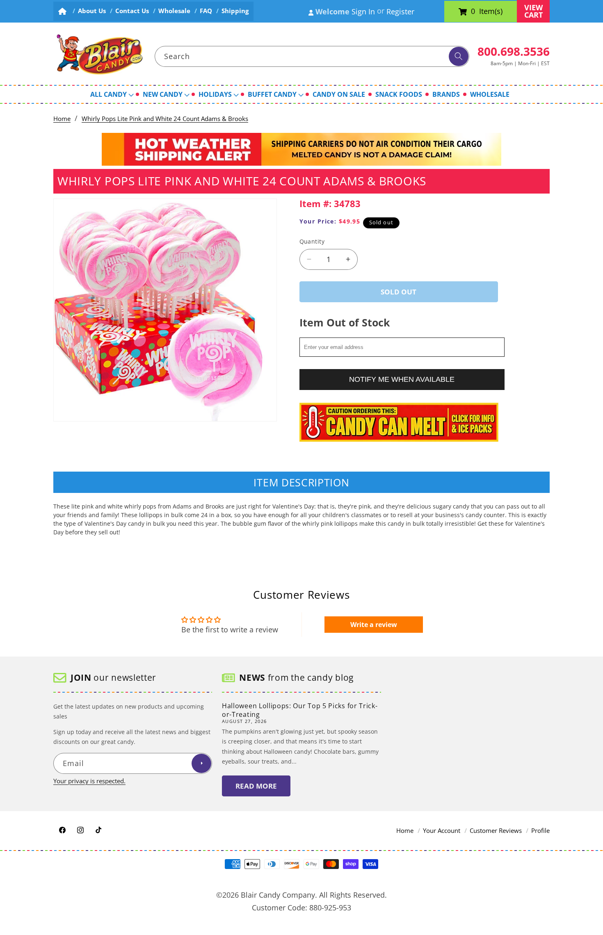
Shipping (235, 11)
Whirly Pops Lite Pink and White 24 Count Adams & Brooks (165, 118)
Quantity (312, 241)
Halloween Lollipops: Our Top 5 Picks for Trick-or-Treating (299, 710)
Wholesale (174, 11)
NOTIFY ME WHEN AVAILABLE (402, 379)
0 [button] (473, 11)
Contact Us (132, 11)
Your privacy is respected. (89, 781)
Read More (256, 786)
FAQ (206, 11)
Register (400, 11)
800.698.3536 (513, 51)
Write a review (373, 624)
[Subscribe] (201, 763)
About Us (92, 11)
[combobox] (312, 56)
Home (62, 118)
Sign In (363, 11)
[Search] (458, 56)
